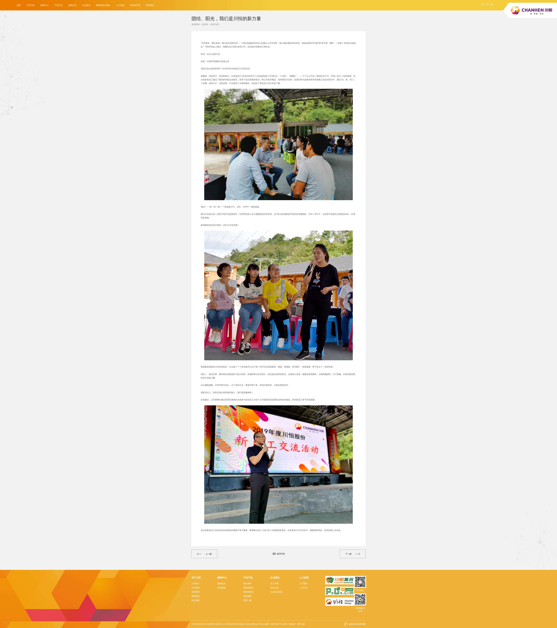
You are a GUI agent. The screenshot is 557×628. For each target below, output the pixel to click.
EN (483, 4)
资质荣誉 (195, 592)
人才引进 (303, 588)
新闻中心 (44, 5)
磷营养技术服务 (103, 5)
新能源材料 (248, 588)
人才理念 (303, 583)
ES (492, 4)
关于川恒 (31, 5)
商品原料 (247, 583)
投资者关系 (135, 5)
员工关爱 (274, 583)
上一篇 (209, 554)
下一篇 (348, 554)
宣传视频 (221, 588)
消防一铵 (247, 600)
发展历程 (195, 596)
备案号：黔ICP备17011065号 (275, 624)
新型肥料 (247, 596)
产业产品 (58, 5)
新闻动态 (221, 583)
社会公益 (274, 588)
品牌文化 (72, 5)
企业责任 (86, 5)
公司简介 (195, 583)
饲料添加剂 (248, 592)
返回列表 (281, 554)
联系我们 (150, 5)
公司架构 (195, 588)
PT (487, 4)
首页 (19, 5)
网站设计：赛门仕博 (297, 624)
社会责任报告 (276, 592)
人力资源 (120, 5)
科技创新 (195, 600)
